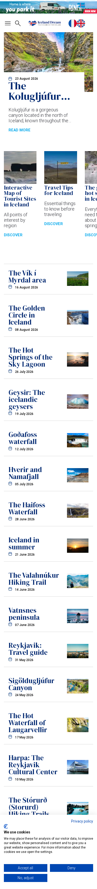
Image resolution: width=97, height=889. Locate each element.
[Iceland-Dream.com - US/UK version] (81, 23)
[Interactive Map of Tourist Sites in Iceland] (20, 182)
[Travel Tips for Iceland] (60, 182)
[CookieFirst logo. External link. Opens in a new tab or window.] (6, 826)
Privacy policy (82, 821)
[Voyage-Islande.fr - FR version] (73, 23)
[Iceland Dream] (44, 23)
